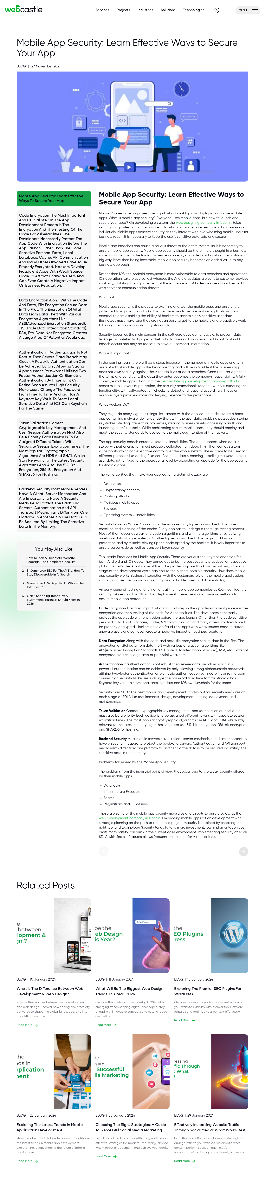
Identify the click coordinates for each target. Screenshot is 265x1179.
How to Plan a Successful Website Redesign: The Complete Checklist (50, 560)
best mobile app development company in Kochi (200, 381)
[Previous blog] (103, 851)
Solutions (168, 10)
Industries (145, 10)
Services (102, 10)
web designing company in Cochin (203, 222)
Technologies (193, 10)
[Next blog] (243, 851)
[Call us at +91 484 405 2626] (217, 10)
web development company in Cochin (129, 818)
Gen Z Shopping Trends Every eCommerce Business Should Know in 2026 (53, 600)
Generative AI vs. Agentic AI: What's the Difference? (55, 585)
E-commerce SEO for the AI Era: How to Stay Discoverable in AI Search (56, 572)
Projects (123, 10)
